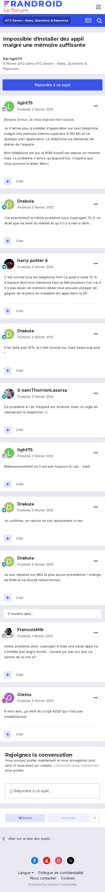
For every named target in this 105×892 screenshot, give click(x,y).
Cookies (68, 878)
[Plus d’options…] (96, 106)
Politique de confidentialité (60, 873)
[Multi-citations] (7, 181)
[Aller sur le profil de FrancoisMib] (9, 633)
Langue (25, 873)
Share (26, 818)
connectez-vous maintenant (76, 765)
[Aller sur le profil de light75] (9, 106)
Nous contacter (43, 878)
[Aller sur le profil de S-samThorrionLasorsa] (9, 394)
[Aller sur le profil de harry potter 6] (9, 264)
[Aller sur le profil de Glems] (9, 698)
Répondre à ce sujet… (32, 791)
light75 (16, 59)
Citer (20, 181)
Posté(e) (35, 109)
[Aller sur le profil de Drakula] (9, 204)
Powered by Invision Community (52, 884)
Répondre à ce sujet (53, 85)
